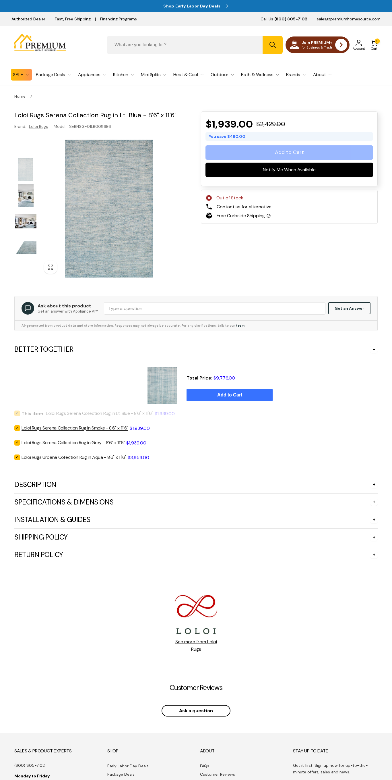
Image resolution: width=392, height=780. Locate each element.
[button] (374, 44)
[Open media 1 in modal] (109, 209)
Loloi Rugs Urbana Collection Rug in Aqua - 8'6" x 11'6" (74, 457)
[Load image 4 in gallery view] (25, 248)
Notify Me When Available (289, 170)
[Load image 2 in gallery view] (25, 195)
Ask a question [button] (196, 711)
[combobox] (195, 45)
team (240, 325)
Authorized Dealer (28, 19)
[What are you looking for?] (273, 45)
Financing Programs (118, 19)
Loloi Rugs (38, 126)
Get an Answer (349, 308)
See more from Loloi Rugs (196, 645)
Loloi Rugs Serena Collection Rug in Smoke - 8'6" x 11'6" (75, 428)
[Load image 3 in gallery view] (25, 221)
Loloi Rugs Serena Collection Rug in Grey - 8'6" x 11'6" (73, 443)
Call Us (284, 19)
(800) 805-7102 (29, 765)
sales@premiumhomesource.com (349, 19)
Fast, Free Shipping (73, 19)
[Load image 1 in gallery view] (25, 169)
